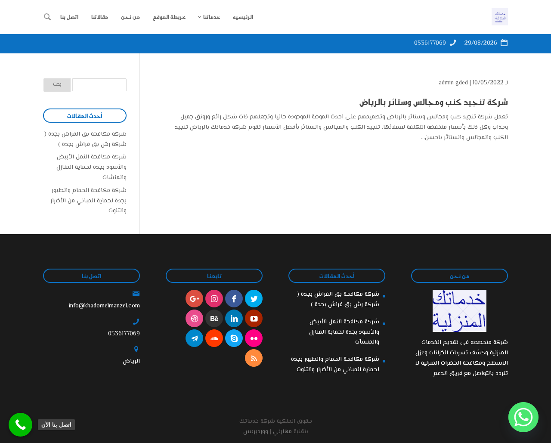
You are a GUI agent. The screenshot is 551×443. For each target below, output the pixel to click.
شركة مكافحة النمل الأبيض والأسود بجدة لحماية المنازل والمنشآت (91, 167)
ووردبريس (255, 432)
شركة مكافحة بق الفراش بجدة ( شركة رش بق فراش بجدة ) (85, 139)
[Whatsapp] (523, 417)
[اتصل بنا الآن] (20, 425)
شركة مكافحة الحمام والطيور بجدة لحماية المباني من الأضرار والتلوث (88, 201)
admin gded (453, 83)
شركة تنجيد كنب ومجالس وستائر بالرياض (433, 101)
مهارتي (282, 432)
